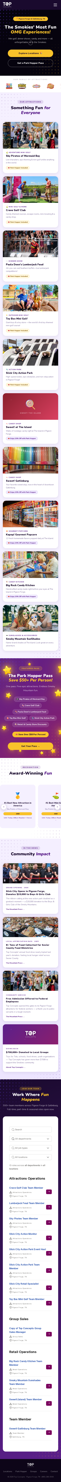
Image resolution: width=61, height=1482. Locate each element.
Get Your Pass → (30, 746)
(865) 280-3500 (47, 1477)
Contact (54, 1471)
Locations (7, 1471)
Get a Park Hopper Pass (30, 63)
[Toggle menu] (55, 4)
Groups (33, 1471)
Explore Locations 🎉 (30, 53)
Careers (43, 1471)
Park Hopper (21, 1471)
